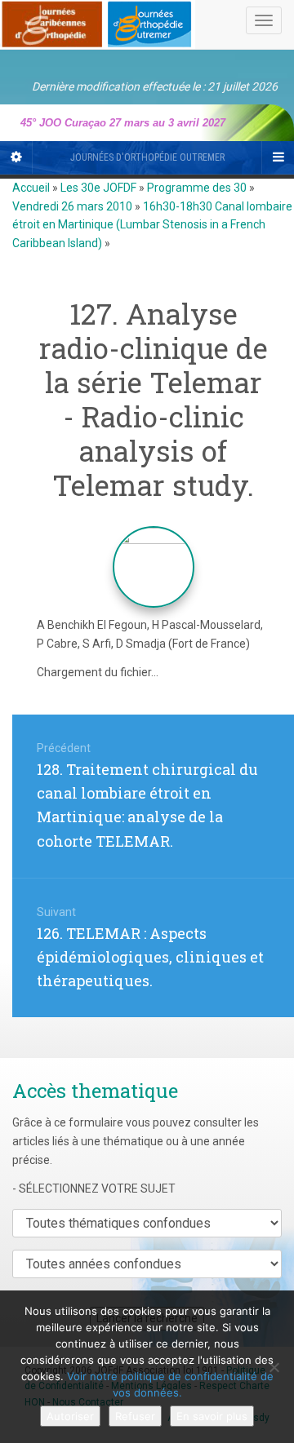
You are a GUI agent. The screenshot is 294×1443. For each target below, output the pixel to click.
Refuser (135, 1416)
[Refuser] (273, 1367)
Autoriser (70, 1416)
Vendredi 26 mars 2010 (72, 206)
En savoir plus (211, 1416)
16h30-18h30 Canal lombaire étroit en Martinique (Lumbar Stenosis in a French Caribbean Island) (152, 225)
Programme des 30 (197, 187)
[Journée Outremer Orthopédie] (97, 21)
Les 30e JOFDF (98, 187)
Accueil (31, 187)
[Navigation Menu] (277, 157)
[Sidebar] (16, 157)
